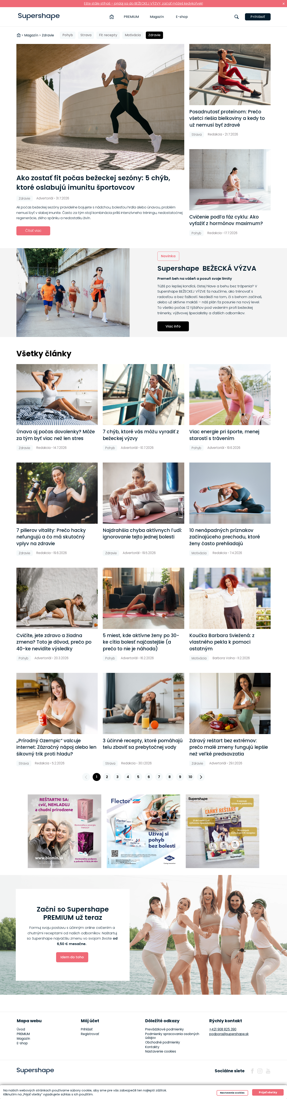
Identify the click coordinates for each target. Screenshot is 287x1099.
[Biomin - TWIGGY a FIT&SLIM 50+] (64, 831)
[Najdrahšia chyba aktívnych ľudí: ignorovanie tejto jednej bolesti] (143, 493)
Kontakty (152, 1047)
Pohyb (67, 35)
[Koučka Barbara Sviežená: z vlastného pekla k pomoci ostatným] (230, 598)
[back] (86, 777)
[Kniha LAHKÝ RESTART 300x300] (222, 831)
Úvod (21, 1029)
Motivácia (133, 35)
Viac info (173, 326)
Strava (85, 35)
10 (190, 776)
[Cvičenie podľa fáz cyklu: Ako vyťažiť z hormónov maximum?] (230, 179)
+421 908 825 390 (222, 1029)
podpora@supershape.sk (229, 1034)
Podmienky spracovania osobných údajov (172, 1036)
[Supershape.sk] (39, 16)
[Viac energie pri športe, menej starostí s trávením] (230, 394)
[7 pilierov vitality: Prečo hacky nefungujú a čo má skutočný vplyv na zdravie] (57, 493)
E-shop (182, 16)
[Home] (111, 16)
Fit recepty (108, 35)
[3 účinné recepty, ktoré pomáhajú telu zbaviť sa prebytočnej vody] (143, 703)
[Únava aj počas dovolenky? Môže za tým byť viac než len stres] (57, 394)
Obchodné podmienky (162, 1042)
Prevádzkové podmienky (164, 1029)
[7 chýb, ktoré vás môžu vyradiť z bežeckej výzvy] (143, 394)
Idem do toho (72, 957)
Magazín (157, 16)
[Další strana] (201, 777)
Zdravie (154, 35)
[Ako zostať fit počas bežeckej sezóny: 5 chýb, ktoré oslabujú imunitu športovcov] (100, 107)
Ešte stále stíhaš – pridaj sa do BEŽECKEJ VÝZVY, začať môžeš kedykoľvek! (143, 3)
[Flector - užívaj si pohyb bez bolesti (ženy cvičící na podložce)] (143, 831)
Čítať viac (33, 230)
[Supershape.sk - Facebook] (252, 1071)
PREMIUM (131, 16)
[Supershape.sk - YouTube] (268, 1071)
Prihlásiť (257, 16)
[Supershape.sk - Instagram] (259, 1071)
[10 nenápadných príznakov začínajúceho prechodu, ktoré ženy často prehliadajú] (230, 493)
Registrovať (90, 1034)
